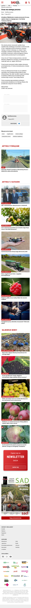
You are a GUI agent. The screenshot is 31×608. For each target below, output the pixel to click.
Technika (17, 547)
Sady (16, 541)
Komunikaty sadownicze (7, 545)
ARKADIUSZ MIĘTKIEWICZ (17, 136)
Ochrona (17, 545)
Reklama (3, 531)
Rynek (16, 543)
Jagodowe (4, 543)
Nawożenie (4, 547)
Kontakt (3, 529)
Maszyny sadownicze (6, 7)
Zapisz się (15, 467)
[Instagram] (6, 556)
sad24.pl (3, 5)
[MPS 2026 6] (15, 496)
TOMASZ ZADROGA (19, 133)
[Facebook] (19, 123)
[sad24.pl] (15, 2)
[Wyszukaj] (29, 2)
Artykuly (15, 5)
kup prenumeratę (15, 518)
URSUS (3, 133)
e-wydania (4, 549)
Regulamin (4, 533)
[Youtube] (10, 556)
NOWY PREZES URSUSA (6, 136)
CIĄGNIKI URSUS (10, 133)
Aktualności (4, 541)
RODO (3, 535)
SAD (9, 5)
